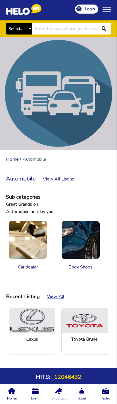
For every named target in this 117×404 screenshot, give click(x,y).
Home (12, 159)
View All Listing (58, 179)
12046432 (67, 377)
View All (55, 296)
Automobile (26, 159)
